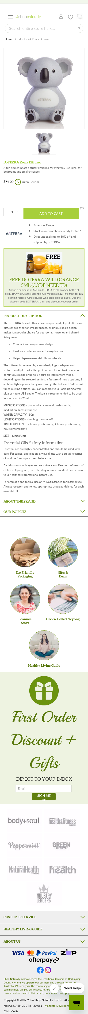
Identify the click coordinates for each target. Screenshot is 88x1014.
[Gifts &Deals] (63, 552)
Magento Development (59, 1005)
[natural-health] (24, 869)
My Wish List (70, 17)
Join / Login (59, 17)
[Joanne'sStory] (25, 599)
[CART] (79, 16)
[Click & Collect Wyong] (63, 599)
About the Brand (19, 501)
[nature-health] (62, 869)
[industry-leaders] (44, 894)
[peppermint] (24, 845)
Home (8, 39)
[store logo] (28, 17)
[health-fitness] (62, 820)
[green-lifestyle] (62, 845)
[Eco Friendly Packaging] (25, 552)
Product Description (23, 316)
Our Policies (15, 512)
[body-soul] (24, 820)
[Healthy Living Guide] (44, 645)
